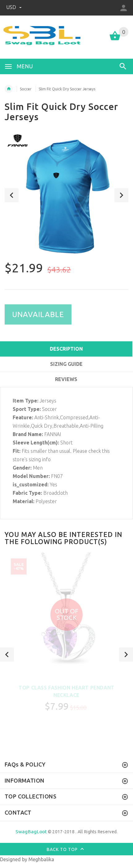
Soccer (26, 89)
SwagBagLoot (31, 831)
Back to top (63, 849)
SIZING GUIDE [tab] (66, 364)
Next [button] (121, 195)
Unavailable (38, 314)
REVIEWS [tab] (66, 379)
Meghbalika (41, 859)
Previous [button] (12, 195)
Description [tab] (66, 349)
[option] (66, 195)
